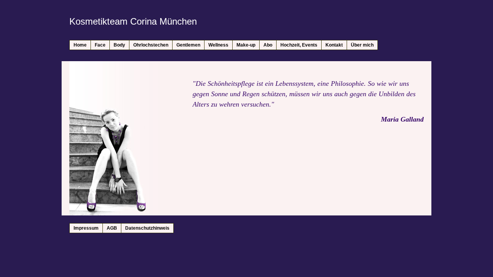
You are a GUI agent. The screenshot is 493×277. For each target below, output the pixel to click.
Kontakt (334, 45)
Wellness (218, 45)
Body (119, 45)
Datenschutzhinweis (147, 228)
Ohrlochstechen (150, 45)
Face (100, 45)
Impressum (86, 228)
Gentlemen (188, 45)
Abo (267, 45)
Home (80, 45)
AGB (112, 228)
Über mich (362, 45)
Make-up (245, 45)
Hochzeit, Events (298, 45)
